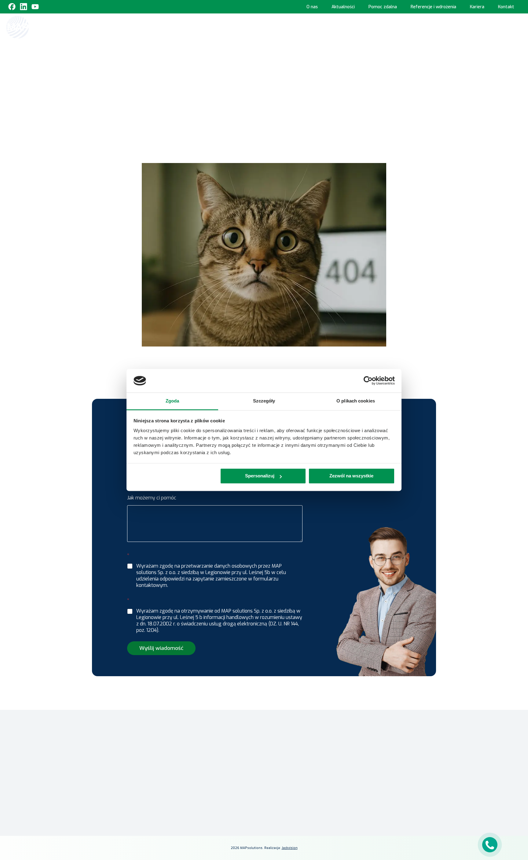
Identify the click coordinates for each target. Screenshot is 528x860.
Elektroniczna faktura (289, 731)
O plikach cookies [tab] (355, 400)
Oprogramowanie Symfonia (413, 27)
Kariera (477, 7)
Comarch (198, 763)
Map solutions (224, 64)
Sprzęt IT (494, 27)
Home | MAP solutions (178, 27)
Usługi (464, 27)
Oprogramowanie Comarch (256, 27)
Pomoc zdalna (383, 7)
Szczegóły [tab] (264, 400)
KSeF (214, 27)
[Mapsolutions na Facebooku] (359, 812)
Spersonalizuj (259, 476)
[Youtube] (35, 6)
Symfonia (199, 781)
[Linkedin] (23, 6)
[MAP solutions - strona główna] (134, 723)
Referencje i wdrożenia (433, 7)
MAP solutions (204, 772)
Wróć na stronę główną (264, 118)
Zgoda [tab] (172, 400)
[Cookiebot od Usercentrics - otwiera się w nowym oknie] (368, 380)
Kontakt (506, 7)
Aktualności (343, 7)
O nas (312, 7)
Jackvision (290, 848)
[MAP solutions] (37, 27)
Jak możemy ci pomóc (151, 498)
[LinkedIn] (374, 812)
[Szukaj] (516, 26)
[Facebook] (12, 6)
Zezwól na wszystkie (351, 476)
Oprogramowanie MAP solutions (334, 27)
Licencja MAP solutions (290, 749)
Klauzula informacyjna (376, 751)
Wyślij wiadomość (161, 648)
